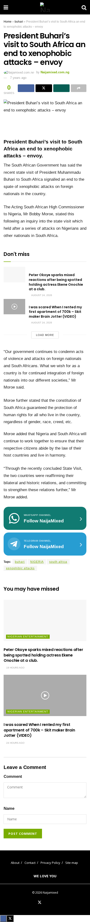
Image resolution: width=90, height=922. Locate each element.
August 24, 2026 (41, 295)
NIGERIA (37, 561)
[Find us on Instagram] (56, 902)
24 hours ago (15, 743)
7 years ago (18, 78)
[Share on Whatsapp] (61, 88)
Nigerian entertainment (27, 636)
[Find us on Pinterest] (45, 902)
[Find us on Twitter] (40, 902)
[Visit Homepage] (45, 7)
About (15, 862)
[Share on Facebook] (26, 88)
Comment (13, 776)
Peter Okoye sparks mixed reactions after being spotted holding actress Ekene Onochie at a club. (56, 281)
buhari (19, 21)
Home (8, 21)
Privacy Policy (50, 862)
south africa (58, 561)
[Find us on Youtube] (51, 902)
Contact (30, 862)
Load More (45, 335)
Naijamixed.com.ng (55, 72)
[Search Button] (84, 7)
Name (9, 808)
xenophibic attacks (20, 568)
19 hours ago (15, 667)
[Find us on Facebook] (33, 902)
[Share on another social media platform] (78, 88)
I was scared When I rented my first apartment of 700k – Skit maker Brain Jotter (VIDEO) (55, 312)
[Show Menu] (6, 7)
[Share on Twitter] (44, 88)
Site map (71, 862)
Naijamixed (50, 893)
